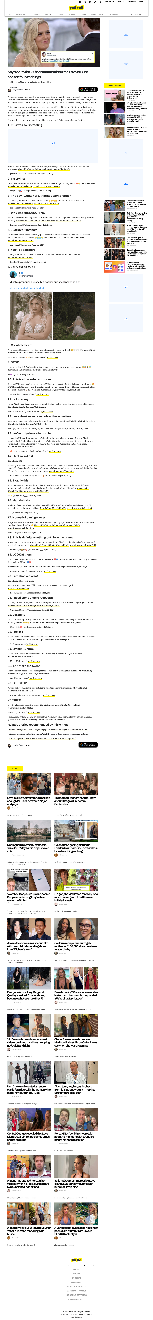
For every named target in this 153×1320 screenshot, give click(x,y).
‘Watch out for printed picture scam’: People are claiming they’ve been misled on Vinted (28, 897)
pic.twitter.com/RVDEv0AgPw (46, 186)
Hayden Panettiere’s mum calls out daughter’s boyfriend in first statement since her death (137, 130)
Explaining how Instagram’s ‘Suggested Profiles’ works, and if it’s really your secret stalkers (136, 265)
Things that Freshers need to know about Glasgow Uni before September (75, 801)
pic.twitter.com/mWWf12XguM (55, 639)
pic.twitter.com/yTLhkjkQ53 (61, 471)
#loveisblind (23, 169)
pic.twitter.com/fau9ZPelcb (67, 390)
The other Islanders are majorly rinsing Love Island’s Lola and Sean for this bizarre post (136, 203)
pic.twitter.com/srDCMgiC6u (21, 528)
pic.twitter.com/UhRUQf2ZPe (35, 491)
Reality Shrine (97, 14)
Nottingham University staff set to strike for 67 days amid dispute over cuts (27, 848)
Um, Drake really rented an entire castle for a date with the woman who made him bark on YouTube (29, 1089)
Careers (76, 1278)
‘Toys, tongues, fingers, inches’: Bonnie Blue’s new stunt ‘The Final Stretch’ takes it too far (74, 1089)
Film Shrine (113, 14)
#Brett (39, 567)
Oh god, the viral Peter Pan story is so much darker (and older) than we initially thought (76, 897)
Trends (37, 14)
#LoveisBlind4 (14, 186)
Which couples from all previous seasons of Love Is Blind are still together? (42, 738)
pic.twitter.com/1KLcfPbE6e (20, 691)
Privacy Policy (76, 1299)
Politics (60, 14)
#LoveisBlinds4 (15, 203)
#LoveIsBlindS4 (36, 169)
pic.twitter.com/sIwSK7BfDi (20, 708)
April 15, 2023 (38, 208)
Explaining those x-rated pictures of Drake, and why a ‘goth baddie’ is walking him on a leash (137, 253)
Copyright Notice (76, 1291)
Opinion (72, 14)
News (8, 14)
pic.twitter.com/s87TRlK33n (20, 257)
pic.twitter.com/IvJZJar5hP (69, 622)
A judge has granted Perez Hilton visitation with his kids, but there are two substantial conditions (28, 1183)
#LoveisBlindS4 (48, 545)
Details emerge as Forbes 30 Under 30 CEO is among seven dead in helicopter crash (136, 118)
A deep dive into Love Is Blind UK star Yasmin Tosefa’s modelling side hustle (28, 1231)
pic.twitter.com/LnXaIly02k (45, 370)
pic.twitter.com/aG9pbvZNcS (21, 447)
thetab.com (72, 1312)
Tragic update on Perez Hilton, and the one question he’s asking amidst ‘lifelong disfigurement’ (135, 94)
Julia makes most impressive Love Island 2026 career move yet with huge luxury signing (74, 1183)
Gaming (48, 14)
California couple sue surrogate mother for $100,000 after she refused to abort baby (76, 946)
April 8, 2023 (52, 357)
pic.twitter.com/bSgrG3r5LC (47, 605)
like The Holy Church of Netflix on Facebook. (45, 720)
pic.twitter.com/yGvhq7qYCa (20, 240)
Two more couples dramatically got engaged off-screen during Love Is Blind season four (48, 729)
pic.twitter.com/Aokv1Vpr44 (33, 407)
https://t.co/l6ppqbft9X (18, 588)
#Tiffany (46, 567)
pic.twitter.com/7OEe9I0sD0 (48, 353)
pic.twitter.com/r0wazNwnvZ (35, 674)
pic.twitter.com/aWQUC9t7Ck (33, 424)
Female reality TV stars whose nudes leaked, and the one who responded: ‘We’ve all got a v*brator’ (76, 995)
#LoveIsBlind (50, 237)
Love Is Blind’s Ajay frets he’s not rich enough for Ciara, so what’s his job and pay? (28, 801)
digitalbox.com (78, 1317)
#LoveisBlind (57, 567)
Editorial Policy (76, 1287)
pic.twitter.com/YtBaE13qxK (68, 220)
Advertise (132, 2)
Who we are (109, 2)
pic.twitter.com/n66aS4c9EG (21, 657)
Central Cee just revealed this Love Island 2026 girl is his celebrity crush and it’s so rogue (28, 1136)
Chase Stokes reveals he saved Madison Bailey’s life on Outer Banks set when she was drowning (75, 1042)
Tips (141, 2)
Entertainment (22, 14)
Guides (83, 14)
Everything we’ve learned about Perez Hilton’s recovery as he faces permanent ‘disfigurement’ (137, 106)
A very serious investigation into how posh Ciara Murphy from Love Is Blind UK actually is (76, 1231)
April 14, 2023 (47, 174)
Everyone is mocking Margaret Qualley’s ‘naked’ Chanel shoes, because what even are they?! (26, 995)
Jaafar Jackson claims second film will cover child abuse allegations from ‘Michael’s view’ (27, 946)
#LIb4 (64, 525)
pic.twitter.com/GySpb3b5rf (79, 508)
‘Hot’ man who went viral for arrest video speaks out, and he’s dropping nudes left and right (28, 1042)
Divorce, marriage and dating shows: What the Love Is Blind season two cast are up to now (49, 734)
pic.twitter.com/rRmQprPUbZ (83, 545)
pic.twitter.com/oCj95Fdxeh (57, 169)
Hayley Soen (18, 90)
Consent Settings (76, 1295)
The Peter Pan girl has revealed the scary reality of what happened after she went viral (137, 240)
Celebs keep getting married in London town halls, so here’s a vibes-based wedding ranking (76, 848)
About (76, 1274)
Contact (120, 2)
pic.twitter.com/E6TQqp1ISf (46, 203)
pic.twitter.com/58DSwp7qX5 (76, 567)
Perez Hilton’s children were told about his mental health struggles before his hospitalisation (74, 1136)
